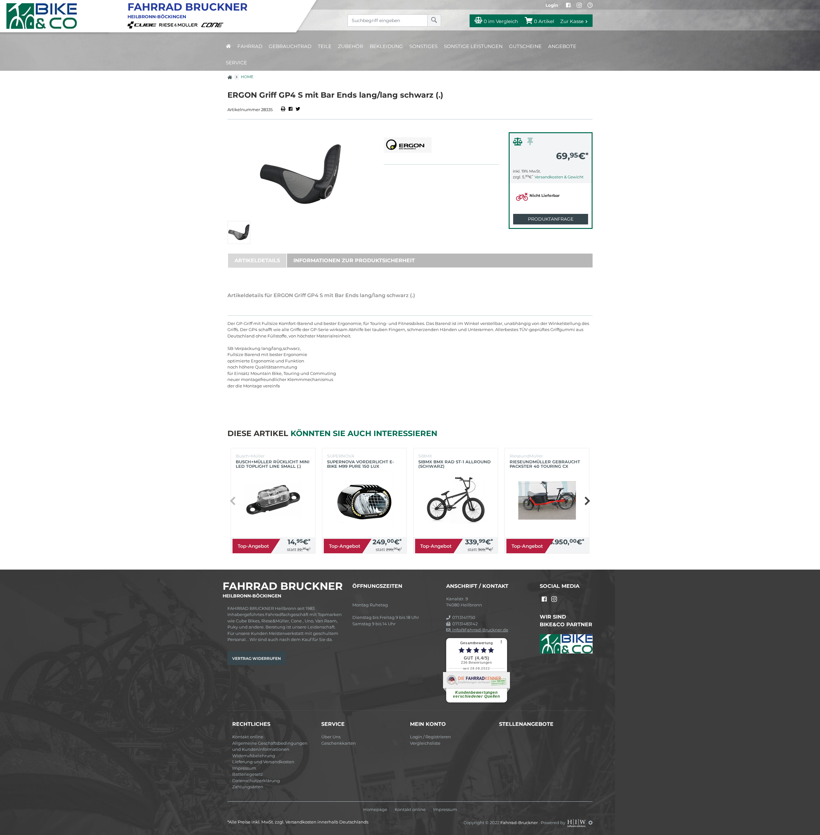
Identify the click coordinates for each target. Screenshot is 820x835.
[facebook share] (290, 109)
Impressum (244, 768)
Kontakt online (247, 736)
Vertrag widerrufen (256, 658)
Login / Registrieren (430, 736)
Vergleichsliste (425, 743)
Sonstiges (423, 46)
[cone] (213, 24)
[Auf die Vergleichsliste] (518, 143)
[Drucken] (283, 109)
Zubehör (350, 46)
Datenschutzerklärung (256, 780)
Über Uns (330, 736)
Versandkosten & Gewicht (559, 176)
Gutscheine (525, 46)
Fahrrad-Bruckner (519, 822)
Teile (325, 46)
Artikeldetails (257, 260)
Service (236, 63)
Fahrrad (249, 46)
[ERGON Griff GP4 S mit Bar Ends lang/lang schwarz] (300, 175)
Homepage (375, 809)
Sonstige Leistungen (473, 46)
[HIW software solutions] (576, 822)
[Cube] (142, 24)
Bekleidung (386, 46)
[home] (228, 46)
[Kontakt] (590, 5)
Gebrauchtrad (290, 46)
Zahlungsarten (247, 786)
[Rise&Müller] (179, 24)
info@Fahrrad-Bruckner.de (479, 629)
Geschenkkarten (338, 743)
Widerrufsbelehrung (253, 755)
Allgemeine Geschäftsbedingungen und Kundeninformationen (270, 746)
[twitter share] (298, 109)
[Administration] (590, 822)
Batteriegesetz (247, 774)
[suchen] (434, 20)
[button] (587, 501)
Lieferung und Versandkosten (263, 761)
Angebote (562, 46)
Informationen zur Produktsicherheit (354, 260)
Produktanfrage (550, 219)
